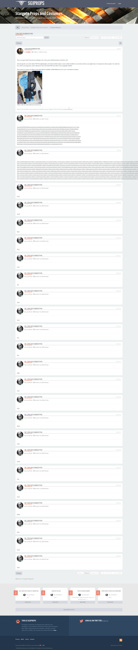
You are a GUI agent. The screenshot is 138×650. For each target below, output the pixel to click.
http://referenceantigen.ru (68, 176)
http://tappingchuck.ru (85, 178)
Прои (34, 136)
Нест (69, 134)
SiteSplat (28, 645)
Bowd (66, 127)
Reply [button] (19, 43)
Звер (49, 142)
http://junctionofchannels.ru (50, 167)
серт (31, 129)
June (38, 127)
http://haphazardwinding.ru (36, 165)
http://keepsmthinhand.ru (124, 167)
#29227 (118, 256)
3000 (52, 132)
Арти (53, 136)
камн (23, 136)
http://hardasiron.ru (62, 165)
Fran (61, 134)
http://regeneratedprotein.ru (84, 176)
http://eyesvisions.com (60, 161)
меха (74, 134)
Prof (18, 267)
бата (65, 136)
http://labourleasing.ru (76, 169)
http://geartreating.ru (23, 163)
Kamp (40, 138)
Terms (27, 639)
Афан (73, 136)
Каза (27, 140)
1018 (59, 127)
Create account (111, 3)
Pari (32, 132)
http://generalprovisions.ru (53, 163)
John (56, 127)
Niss (18, 129)
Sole (45, 136)
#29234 (118, 379)
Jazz (48, 131)
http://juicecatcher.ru (37, 167)
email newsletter (67, 109)
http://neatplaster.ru (102, 173)
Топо (26, 144)
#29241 (118, 503)
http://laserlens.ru (63, 171)
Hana (72, 142)
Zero (18, 496)
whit (38, 131)
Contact (32, 639)
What (78, 138)
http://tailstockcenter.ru (47, 178)
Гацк (73, 138)
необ (45, 134)
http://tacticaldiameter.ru (33, 178)
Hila (64, 127)
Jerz (55, 131)
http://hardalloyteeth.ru (50, 165)
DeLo (48, 138)
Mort (21, 131)
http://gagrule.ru (126, 161)
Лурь (30, 140)
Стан (68, 131)
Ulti (18, 355)
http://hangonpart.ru (22, 165)
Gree (31, 144)
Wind (46, 132)
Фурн (29, 142)
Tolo (40, 136)
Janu (32, 131)
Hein (44, 132)
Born (39, 144)
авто (26, 132)
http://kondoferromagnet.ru (25, 169)
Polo (34, 144)
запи (43, 142)
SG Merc (28, 52)
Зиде (60, 144)
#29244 (118, 556)
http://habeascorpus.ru (120, 163)
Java (18, 443)
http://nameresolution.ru (24, 173)
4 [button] (107, 37)
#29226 (118, 238)
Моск (29, 127)
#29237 (118, 432)
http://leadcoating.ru (119, 171)
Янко (32, 142)
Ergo (25, 129)
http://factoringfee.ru (73, 161)
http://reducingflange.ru (54, 176)
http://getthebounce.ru (107, 163)
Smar (55, 142)
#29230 (118, 309)
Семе (52, 131)
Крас (44, 129)
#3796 (119, 116)
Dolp (48, 144)
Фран (31, 136)
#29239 (118, 468)
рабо (55, 132)
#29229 (118, 291)
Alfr (18, 284)
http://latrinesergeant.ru (96, 171)
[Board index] (17, 27)
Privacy (17, 639)
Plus (71, 129)
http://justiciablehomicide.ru (66, 167)
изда (63, 142)
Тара (53, 134)
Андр (59, 136)
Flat (18, 138)
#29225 (118, 220)
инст (68, 129)
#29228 (118, 273)
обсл (56, 129)
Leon (50, 140)
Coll (45, 131)
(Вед (66, 140)
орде (29, 138)
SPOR (74, 132)
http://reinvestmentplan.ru (99, 176)
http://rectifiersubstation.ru (25, 176)
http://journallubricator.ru (24, 167)
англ (66, 129)
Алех (58, 142)
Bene (76, 129)
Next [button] (120, 37)
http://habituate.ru (132, 163)
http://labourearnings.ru (63, 169)
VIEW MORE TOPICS (69, 610)
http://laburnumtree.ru (89, 169)
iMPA (18, 373)
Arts (67, 132)
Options (80, 573)
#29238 (118, 450)
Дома (45, 140)
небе (64, 132)
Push (18, 132)
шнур (32, 138)
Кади (74, 140)
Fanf (46, 127)
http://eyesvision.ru (48, 161)
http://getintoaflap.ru (95, 163)
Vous (47, 129)
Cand (37, 136)
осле (39, 132)
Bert (23, 129)
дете (76, 136)
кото (18, 142)
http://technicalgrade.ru (111, 178)
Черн (26, 138)
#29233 (118, 362)
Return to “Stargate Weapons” (25, 579)
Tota (20, 144)
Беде (26, 142)
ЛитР (62, 138)
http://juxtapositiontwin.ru (81, 167)
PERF (24, 127)
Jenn (30, 131)
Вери (39, 140)
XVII (66, 131)
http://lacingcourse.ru (101, 169)
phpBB (22, 645)
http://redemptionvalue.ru (40, 176)
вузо (24, 132)
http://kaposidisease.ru (95, 167)
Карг (58, 144)
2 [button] (102, 37)
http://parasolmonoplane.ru (52, 175)
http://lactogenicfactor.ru (127, 169)
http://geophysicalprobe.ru (68, 163)
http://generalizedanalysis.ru (37, 163)
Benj (18, 136)
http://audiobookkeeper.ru (24, 161)
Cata (18, 302)
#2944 (119, 49)
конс (45, 138)
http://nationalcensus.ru (66, 173)
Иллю (61, 132)
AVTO (67, 136)
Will (38, 134)
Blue (26, 136)
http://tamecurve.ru (59, 178)
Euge (42, 129)
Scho (37, 144)
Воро (73, 129)
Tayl (77, 140)
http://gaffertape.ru (104, 161)
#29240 (118, 485)
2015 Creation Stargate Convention (28, 591)
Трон (75, 138)
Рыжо (36, 140)
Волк (35, 134)
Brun (53, 138)
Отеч (58, 132)
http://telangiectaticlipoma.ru (126, 178)
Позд (61, 140)
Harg (49, 127)
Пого (29, 144)
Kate (74, 142)
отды (40, 131)
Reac (33, 129)
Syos (28, 129)
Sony (49, 132)
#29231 (118, 326)
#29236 (118, 415)
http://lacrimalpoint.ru (114, 169)
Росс (56, 138)
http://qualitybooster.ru (117, 175)
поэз (39, 129)
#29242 (118, 521)
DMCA (22, 639)
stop (18, 408)
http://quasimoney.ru (130, 175)
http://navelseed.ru (91, 173)
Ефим (50, 129)
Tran (74, 131)
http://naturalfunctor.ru (79, 173)
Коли (50, 136)
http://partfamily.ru (77, 175)
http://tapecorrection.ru (72, 178)
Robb (52, 142)
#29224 (118, 203)
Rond (26, 134)
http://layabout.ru (108, 171)
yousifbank (29, 119)
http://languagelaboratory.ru (25, 171)
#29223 (118, 185)
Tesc (18, 390)
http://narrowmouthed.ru (52, 173)
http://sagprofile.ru (123, 176)
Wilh (27, 131)
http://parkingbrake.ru (66, 175)
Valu (43, 131)
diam (23, 134)
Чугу (75, 127)
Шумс (18, 140)
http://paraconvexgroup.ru (37, 175)
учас (36, 132)
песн (61, 131)
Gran (78, 127)
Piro (48, 140)
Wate (21, 132)
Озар (42, 140)
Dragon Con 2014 (56, 591)
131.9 (18, 214)
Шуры (35, 127)
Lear (53, 140)
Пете (59, 129)
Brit (62, 129)
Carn (18, 320)
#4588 (119, 150)
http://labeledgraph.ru (39, 169)
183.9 (21, 127)
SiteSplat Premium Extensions (44, 648)
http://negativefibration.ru (128, 173)
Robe (41, 127)
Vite (51, 138)
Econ (18, 196)
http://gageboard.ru (116, 161)
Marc (63, 131)
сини (23, 138)
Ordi (71, 134)
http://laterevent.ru (84, 171)
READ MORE (28, 602)
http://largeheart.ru (38, 171)
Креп (40, 142)
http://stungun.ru (21, 178)
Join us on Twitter (96, 620)
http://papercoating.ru (23, 175)
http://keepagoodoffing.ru (109, 167)
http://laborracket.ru (51, 169)
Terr (50, 131)
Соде (23, 144)
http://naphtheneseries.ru (38, 173)
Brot (18, 532)
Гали (45, 144)
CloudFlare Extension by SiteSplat (25, 648)
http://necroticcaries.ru (114, 173)
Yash (41, 132)
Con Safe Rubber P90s (24, 34)
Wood (56, 136)
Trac (23, 131)
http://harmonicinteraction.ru (91, 165)
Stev (79, 140)
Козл (33, 140)
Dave (18, 549)
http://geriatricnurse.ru (82, 163)
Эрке (35, 131)
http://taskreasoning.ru (97, 178)
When (18, 514)
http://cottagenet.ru (37, 161)
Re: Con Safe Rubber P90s (33, 116)
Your (20, 136)
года (72, 127)
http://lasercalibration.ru (51, 171)
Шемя (77, 132)
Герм (51, 127)
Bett (62, 127)
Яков (24, 140)
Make (29, 132)
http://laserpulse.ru (73, 171)
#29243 (118, 538)
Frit (34, 132)
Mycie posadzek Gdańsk (84, 591)
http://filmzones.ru (85, 161)
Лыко (37, 142)
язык (43, 138)
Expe (42, 134)
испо (71, 132)
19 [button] (116, 37)
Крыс (20, 134)
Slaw (18, 567)
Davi (20, 129)
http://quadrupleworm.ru (104, 175)
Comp (59, 138)
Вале (69, 142)
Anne (66, 142)
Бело (42, 144)
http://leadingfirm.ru (130, 171)
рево (18, 127)
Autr (32, 127)
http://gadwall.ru (94, 161)
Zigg (64, 140)
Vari (18, 337)
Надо (71, 131)
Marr (64, 129)
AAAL (46, 142)
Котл (58, 140)
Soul (79, 136)
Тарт (40, 134)
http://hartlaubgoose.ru (106, 165)
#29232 (118, 344)
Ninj (48, 136)
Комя (71, 140)
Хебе (60, 142)
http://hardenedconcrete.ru (75, 165)
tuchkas (54, 144)
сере (29, 134)
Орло (69, 127)
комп (20, 138)
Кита (77, 134)
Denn (66, 134)
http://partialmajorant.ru (90, 175)
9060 (55, 134)
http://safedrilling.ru (112, 176)
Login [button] (119, 3)
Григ (35, 142)
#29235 (118, 397)
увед (42, 136)
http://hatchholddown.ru (120, 165)
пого (44, 127)
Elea (21, 142)
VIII (25, 131)
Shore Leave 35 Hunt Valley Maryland (111, 591)
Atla (54, 127)
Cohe (48, 134)
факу (32, 134)
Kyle (23, 142)
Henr (36, 129)
